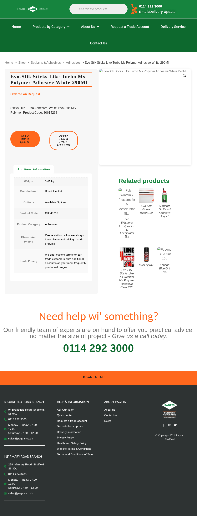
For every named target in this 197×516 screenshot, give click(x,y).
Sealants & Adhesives (46, 62)
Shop (22, 62)
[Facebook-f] (164, 425)
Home (9, 62)
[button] (184, 75)
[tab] (33, 169)
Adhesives (73, 62)
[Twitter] (175, 425)
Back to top (93, 376)
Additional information (33, 169)
